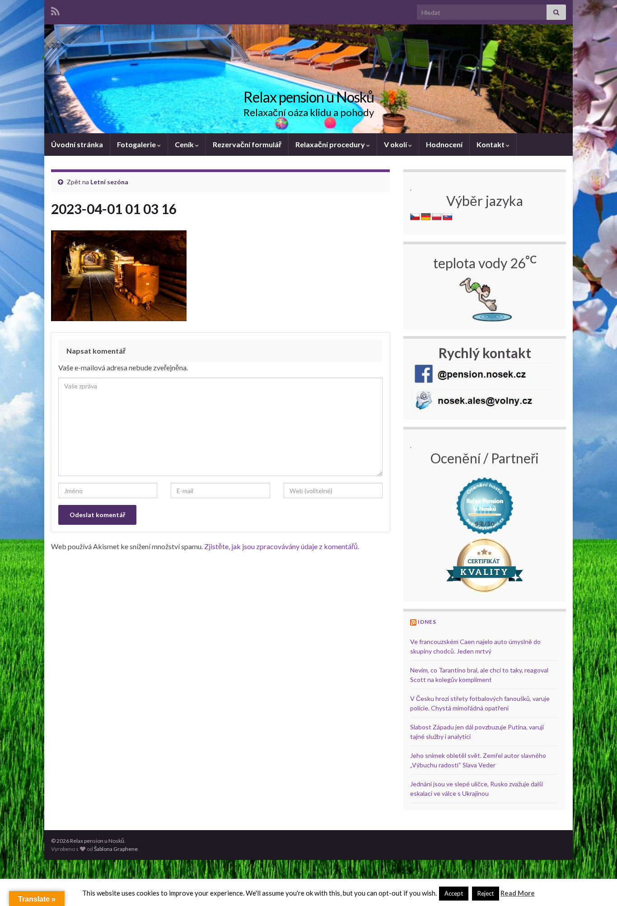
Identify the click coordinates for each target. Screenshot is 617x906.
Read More (517, 893)
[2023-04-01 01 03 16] (119, 273)
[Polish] (437, 217)
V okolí (396, 144)
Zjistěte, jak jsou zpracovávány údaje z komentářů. (281, 546)
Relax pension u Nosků (308, 97)
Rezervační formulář (247, 144)
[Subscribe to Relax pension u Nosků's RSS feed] (55, 9)
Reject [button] (485, 893)
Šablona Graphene (116, 848)
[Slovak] (448, 217)
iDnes (427, 621)
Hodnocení (444, 144)
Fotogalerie (137, 144)
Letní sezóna (109, 182)
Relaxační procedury (330, 144)
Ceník (185, 144)
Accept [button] (453, 893)
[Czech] (415, 217)
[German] (426, 217)
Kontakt (491, 144)
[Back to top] (596, 885)
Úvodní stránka (77, 144)
